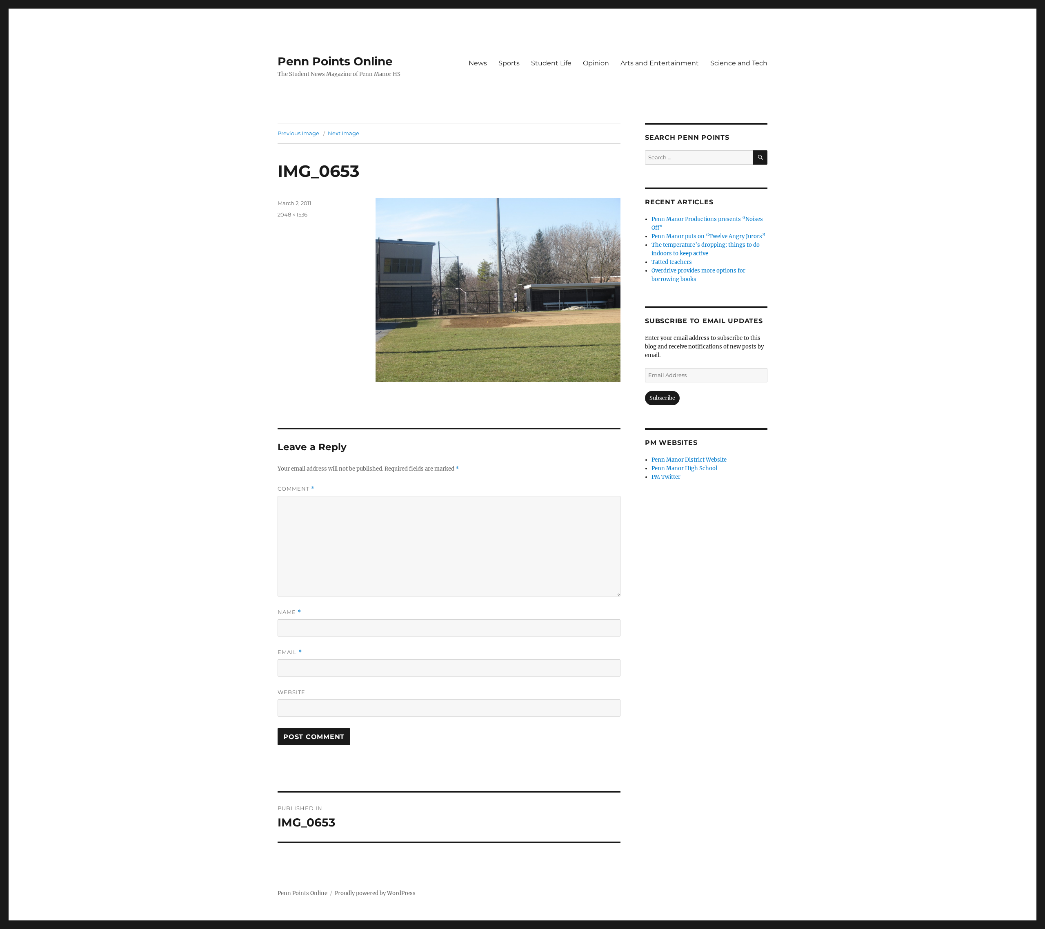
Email (290, 652)
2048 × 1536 (292, 214)
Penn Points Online (335, 61)
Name (289, 612)
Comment (296, 488)
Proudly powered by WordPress (375, 893)
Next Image (343, 133)
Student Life (551, 63)
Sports (509, 63)
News (478, 63)
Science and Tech (738, 63)
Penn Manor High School (684, 468)
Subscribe (662, 398)
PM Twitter (665, 476)
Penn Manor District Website (689, 459)
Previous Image (298, 133)
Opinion (596, 63)
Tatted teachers (671, 262)
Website (291, 692)
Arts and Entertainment (659, 63)
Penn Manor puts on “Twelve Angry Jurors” (708, 236)
